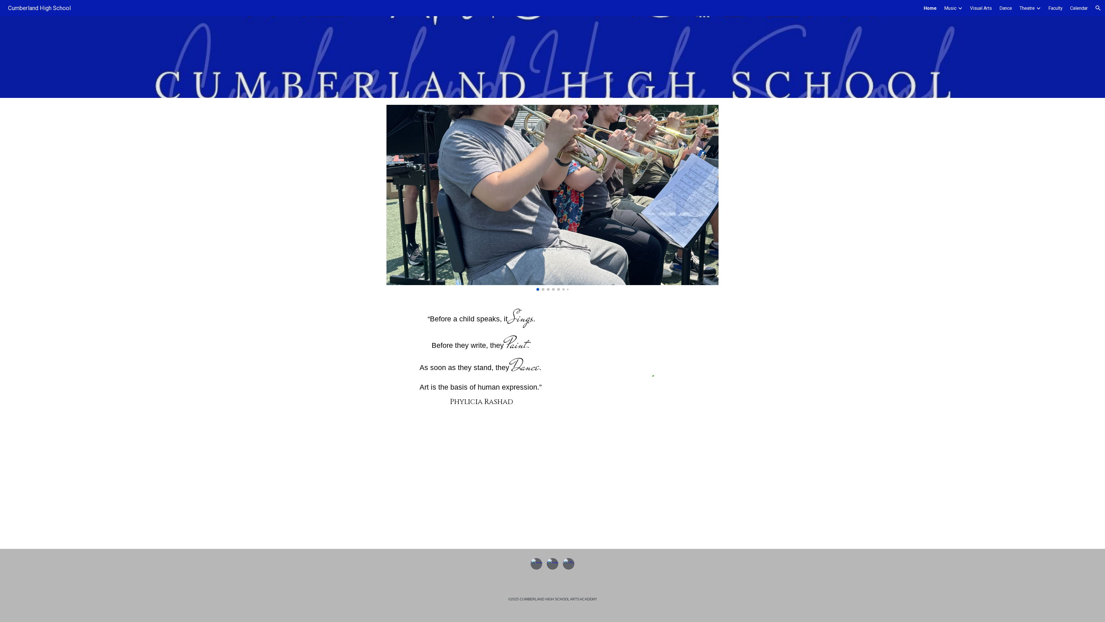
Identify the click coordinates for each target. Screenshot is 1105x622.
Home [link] (930, 8)
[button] (1098, 8)
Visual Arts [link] (981, 8)
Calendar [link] (1079, 8)
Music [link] (950, 8)
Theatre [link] (1027, 8)
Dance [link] (1005, 8)
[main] (481, 359)
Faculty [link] (1055, 8)
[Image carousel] (552, 198)
